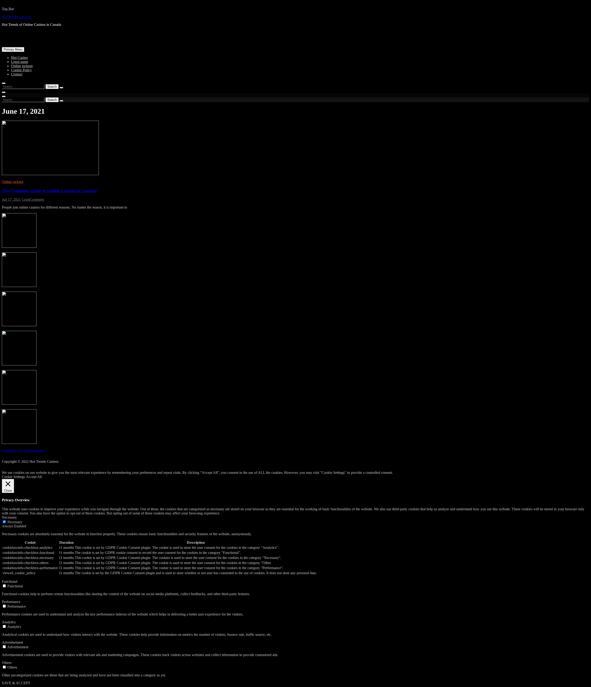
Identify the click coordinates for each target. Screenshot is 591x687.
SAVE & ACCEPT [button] (16, 683)
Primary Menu (13, 49)
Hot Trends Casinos (16, 17)
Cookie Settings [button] (13, 477)
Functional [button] (9, 581)
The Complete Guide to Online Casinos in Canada (49, 190)
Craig (26, 199)
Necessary (14, 522)
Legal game (19, 62)
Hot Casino (19, 58)
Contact (16, 74)
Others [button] (7, 663)
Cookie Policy (21, 70)
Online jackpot (22, 66)
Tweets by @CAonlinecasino (23, 450)
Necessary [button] (9, 517)
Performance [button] (11, 602)
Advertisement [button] (12, 642)
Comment (37, 199)
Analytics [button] (9, 622)
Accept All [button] (34, 477)
